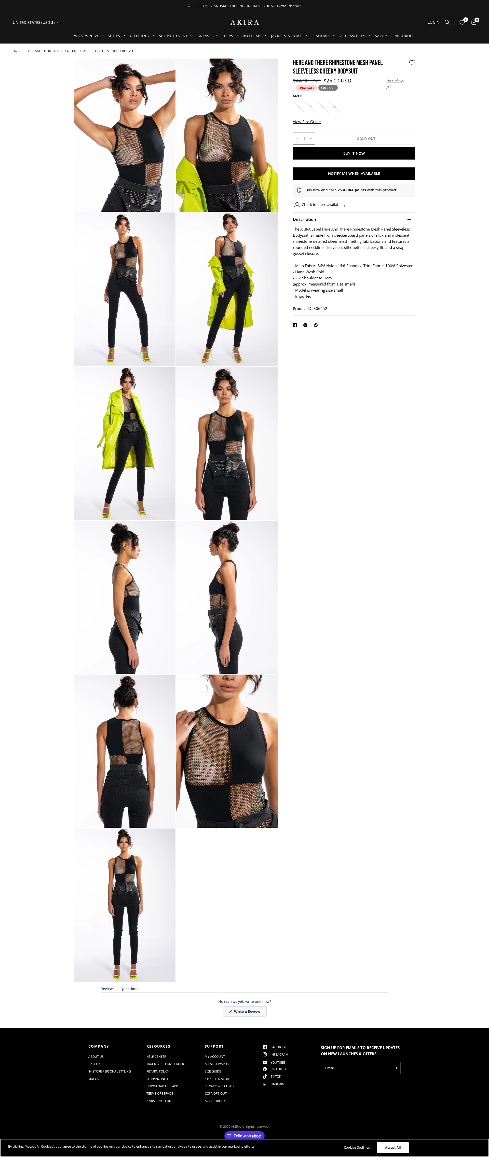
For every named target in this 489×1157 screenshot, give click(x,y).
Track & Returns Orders (166, 1064)
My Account (215, 1056)
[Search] (447, 22)
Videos (93, 1079)
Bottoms (252, 35)
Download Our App (162, 1086)
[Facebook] (296, 325)
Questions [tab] (129, 989)
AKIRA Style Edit (159, 1101)
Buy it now (354, 153)
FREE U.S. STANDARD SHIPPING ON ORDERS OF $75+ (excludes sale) (249, 6)
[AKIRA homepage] (244, 22)
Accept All (393, 1147)
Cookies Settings (357, 1147)
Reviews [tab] (107, 989)
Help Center (156, 1056)
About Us (96, 1056)
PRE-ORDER (404, 35)
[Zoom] (165, 69)
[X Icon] (306, 325)
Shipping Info (157, 1079)
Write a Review (248, 1013)
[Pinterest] (317, 325)
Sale (379, 35)
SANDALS (322, 35)
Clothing (139, 35)
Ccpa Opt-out (216, 1093)
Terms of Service (159, 1093)
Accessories (352, 35)
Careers (94, 1064)
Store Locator (217, 1079)
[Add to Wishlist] (412, 62)
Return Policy (157, 1071)
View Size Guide (307, 121)
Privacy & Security (220, 1086)
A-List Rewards (217, 1064)
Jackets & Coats (287, 35)
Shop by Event (173, 35)
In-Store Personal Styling (109, 1071)
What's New (86, 35)
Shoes (114, 35)
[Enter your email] (395, 1068)
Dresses (206, 35)
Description (304, 219)
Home (17, 51)
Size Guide (213, 1071)
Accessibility (215, 1101)
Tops (228, 35)
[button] (396, 83)
